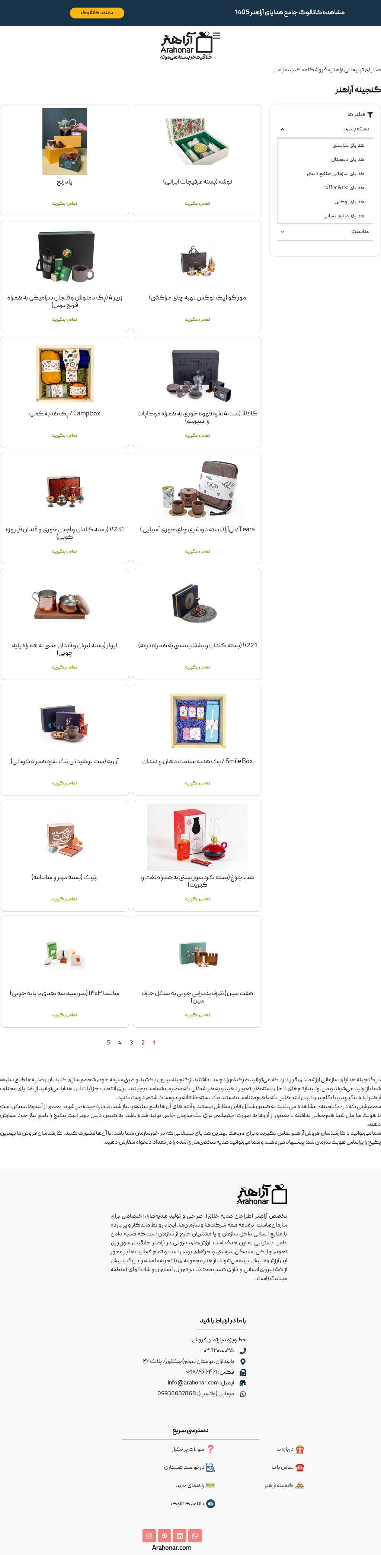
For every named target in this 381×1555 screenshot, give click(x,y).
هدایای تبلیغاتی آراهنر (356, 70)
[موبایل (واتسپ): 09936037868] (243, 1394)
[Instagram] (149, 1535)
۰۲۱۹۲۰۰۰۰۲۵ (219, 1351)
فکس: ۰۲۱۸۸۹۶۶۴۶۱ (209, 1372)
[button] (360, 115)
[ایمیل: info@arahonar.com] (243, 1383)
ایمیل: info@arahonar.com (201, 1383)
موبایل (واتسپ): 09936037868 (195, 1394)
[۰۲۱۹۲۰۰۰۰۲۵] (243, 1351)
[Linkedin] (179, 1535)
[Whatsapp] (195, 1535)
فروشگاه (316, 70)
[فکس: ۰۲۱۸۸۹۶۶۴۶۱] (243, 1372)
